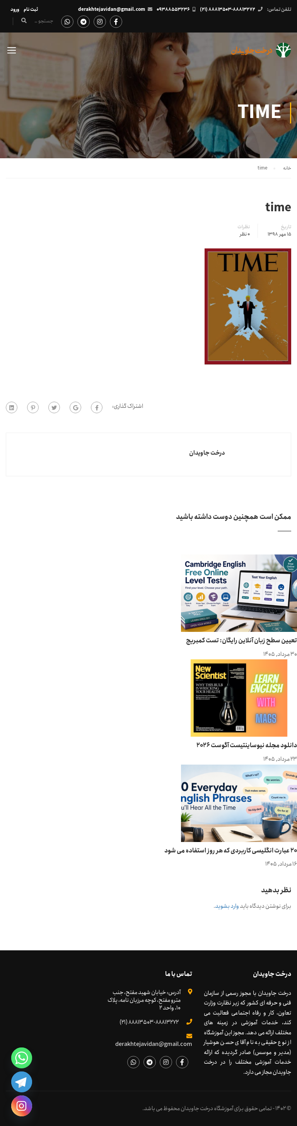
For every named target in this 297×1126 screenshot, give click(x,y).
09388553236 (173, 9)
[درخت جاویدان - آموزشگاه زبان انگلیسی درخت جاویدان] (261, 54)
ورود (14, 9)
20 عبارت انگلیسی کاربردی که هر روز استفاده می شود (230, 851)
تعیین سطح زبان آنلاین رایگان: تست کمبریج (241, 640)
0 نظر (245, 234)
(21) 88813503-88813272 (227, 9)
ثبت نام (31, 9)
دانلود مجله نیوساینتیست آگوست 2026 (246, 745)
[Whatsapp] (21, 1057)
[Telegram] (21, 1081)
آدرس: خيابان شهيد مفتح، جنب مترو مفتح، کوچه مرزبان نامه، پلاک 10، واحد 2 (144, 1000)
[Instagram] (21, 1105)
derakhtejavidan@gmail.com (111, 9)
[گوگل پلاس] (75, 407)
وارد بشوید (227, 906)
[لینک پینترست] (33, 407)
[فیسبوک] (96, 407)
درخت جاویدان (207, 453)
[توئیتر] (54, 407)
